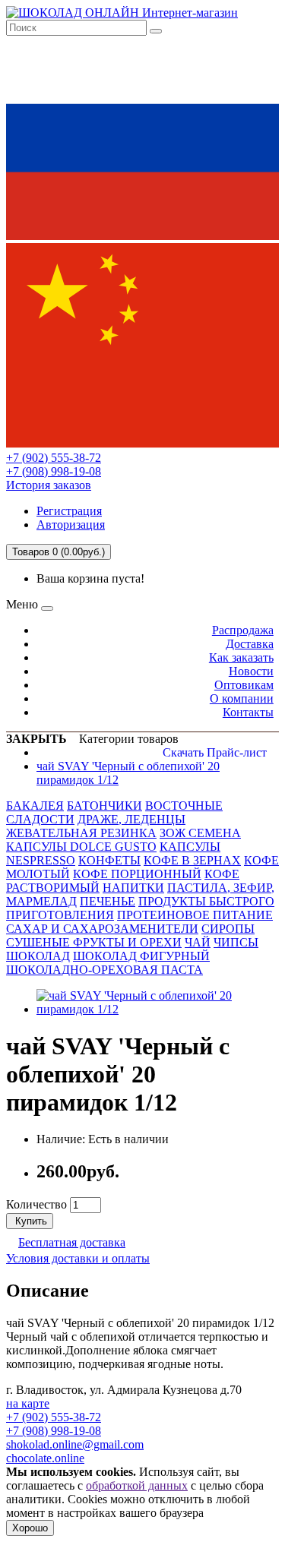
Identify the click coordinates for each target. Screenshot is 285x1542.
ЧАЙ (198, 942)
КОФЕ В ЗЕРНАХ (192, 860)
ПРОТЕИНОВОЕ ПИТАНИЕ (195, 914)
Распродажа (243, 630)
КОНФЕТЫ (109, 860)
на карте (27, 1403)
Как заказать (241, 657)
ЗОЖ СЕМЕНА (200, 832)
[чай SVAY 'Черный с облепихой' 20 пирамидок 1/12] (157, 1009)
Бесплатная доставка (71, 1242)
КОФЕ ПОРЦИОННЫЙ (137, 873)
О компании (242, 698)
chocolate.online (45, 1458)
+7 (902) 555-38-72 (53, 457)
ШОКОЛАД (38, 956)
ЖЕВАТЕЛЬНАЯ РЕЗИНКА (81, 832)
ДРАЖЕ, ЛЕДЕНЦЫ (131, 819)
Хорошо (30, 1528)
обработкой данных (137, 1485)
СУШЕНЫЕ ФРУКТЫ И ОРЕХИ (94, 942)
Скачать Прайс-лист (215, 752)
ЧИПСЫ (236, 942)
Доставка (250, 643)
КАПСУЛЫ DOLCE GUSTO (81, 846)
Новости (251, 671)
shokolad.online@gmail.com (75, 1444)
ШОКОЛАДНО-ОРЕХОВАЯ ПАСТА (104, 969)
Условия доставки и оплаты (78, 1258)
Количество (36, 1204)
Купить (29, 1221)
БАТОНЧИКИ (104, 805)
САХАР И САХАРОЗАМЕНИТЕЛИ (102, 928)
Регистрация (69, 510)
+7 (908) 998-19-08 (53, 471)
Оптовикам (244, 684)
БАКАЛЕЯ (35, 805)
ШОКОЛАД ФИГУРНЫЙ (141, 956)
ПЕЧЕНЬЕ (107, 901)
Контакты (248, 712)
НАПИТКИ (133, 887)
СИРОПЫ (228, 928)
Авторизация (70, 524)
